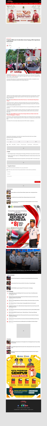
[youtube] (27, 405)
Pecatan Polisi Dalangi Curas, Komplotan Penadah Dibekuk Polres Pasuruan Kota (24, 278)
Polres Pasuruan (23, 144)
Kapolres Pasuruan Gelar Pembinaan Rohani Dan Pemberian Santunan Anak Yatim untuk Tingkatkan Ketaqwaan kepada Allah (23, 297)
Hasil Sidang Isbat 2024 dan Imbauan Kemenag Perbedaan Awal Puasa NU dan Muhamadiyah (24, 309)
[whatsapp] (21, 405)
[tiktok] (28, 405)
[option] (23, 261)
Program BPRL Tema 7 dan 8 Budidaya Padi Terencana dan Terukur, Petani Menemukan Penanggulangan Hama (23, 293)
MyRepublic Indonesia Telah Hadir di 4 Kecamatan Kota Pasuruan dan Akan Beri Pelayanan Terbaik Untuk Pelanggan (24, 315)
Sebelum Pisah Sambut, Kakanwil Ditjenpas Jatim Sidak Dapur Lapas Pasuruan (22, 270)
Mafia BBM (13, 144)
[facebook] (18, 405)
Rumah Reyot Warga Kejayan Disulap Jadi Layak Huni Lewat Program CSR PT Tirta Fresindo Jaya (24, 158)
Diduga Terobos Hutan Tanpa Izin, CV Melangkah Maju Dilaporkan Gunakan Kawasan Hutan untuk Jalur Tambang (24, 156)
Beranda (8, 38)
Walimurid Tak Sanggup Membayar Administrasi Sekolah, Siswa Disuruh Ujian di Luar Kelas (24, 300)
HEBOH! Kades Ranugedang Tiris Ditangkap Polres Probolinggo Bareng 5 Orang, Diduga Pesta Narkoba (25, 342)
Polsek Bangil (30, 144)
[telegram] (23, 405)
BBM (10, 144)
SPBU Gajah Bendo (36, 144)
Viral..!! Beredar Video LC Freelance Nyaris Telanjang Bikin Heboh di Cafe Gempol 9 (22, 303)
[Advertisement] (23, 30)
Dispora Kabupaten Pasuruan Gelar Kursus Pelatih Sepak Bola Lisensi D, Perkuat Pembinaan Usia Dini (24, 202)
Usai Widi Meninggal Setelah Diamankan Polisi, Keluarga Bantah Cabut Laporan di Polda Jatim (25, 347)
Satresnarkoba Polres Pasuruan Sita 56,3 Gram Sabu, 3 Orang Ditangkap (23, 283)
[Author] (7, 46)
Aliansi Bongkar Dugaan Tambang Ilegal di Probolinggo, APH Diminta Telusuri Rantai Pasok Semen (24, 153)
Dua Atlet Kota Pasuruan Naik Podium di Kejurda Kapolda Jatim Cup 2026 (23, 197)
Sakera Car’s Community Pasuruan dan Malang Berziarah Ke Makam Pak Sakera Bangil (23, 321)
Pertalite (18, 144)
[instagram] (25, 405)
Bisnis (10, 38)
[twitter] (20, 405)
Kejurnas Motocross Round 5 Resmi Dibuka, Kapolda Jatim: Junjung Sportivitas (24, 192)
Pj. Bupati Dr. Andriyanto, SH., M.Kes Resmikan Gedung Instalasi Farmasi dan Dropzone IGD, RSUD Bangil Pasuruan (24, 306)
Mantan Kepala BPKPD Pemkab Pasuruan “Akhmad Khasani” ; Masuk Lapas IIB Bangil (23, 312)
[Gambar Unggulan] (23, 61)
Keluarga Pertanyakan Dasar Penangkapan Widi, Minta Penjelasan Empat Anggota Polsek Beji (24, 352)
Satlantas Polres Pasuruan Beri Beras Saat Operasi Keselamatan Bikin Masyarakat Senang (24, 318)
